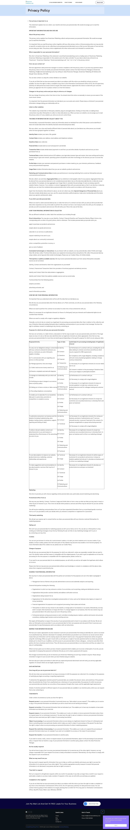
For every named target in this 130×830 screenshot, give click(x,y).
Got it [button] (116, 825)
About (57, 819)
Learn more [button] (108, 821)
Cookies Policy (75, 255)
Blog (57, 818)
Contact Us (58, 821)
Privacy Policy (39, 10)
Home (57, 815)
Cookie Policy (68, 544)
